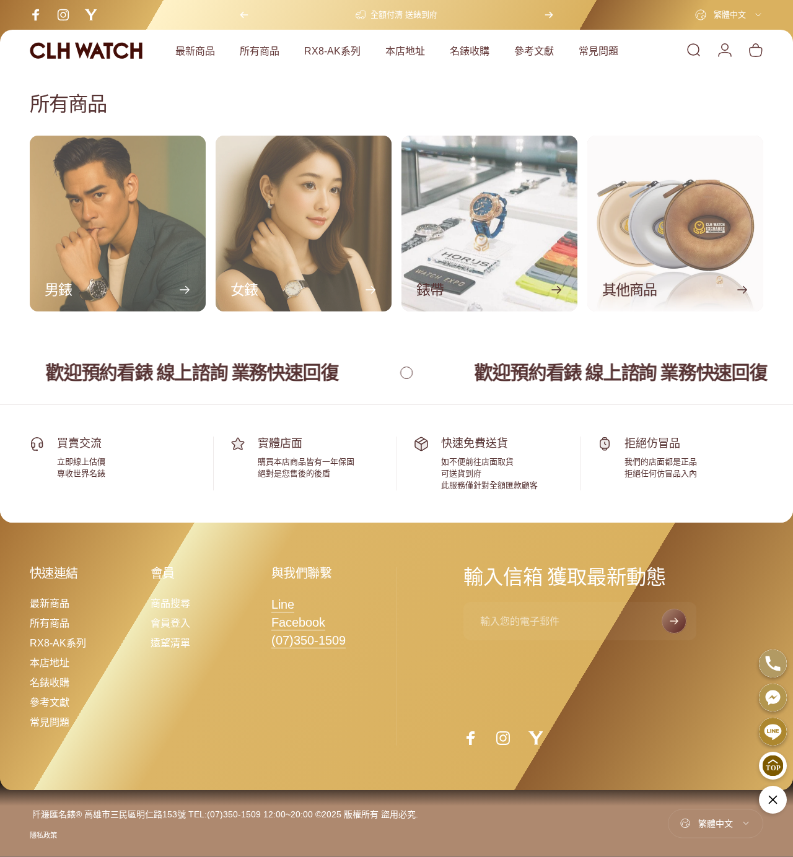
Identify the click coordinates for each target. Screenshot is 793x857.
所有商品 (49, 623)
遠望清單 (170, 642)
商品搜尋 (170, 603)
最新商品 (49, 603)
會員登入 (170, 623)
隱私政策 (43, 835)
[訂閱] (674, 621)
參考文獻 (49, 702)
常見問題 (49, 722)
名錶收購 (49, 682)
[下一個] (549, 15)
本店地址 (49, 662)
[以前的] (244, 15)
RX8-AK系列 (58, 642)
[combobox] (729, 15)
